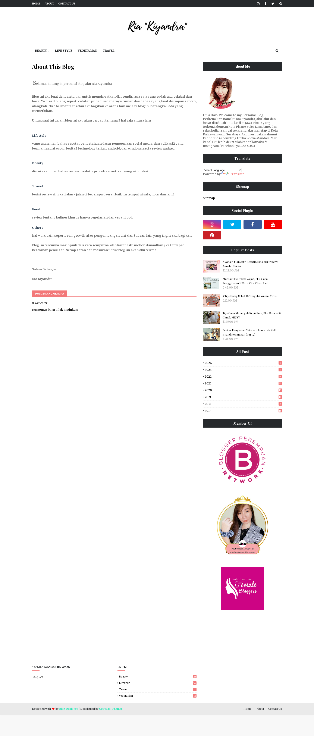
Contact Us (66, 3)
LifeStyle (157, 683)
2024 (243, 363)
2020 (243, 390)
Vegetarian (157, 695)
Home (36, 3)
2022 (243, 376)
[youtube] (273, 224)
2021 (243, 383)
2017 (243, 411)
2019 (243, 397)
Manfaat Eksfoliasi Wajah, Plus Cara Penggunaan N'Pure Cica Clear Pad (245, 281)
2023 (243, 370)
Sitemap (209, 198)
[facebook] (265, 3)
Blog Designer (68, 708)
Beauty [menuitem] (41, 51)
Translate (237, 174)
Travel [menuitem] (108, 51)
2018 (243, 404)
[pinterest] (280, 3)
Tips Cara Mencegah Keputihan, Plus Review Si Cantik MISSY (252, 315)
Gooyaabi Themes (111, 708)
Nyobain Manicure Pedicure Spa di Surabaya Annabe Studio (250, 264)
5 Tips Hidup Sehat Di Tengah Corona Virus (250, 296)
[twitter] (273, 3)
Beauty (157, 676)
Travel (157, 689)
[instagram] (258, 3)
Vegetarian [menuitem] (87, 51)
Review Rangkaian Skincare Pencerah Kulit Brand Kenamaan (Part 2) (249, 332)
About (49, 3)
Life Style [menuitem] (63, 51)
